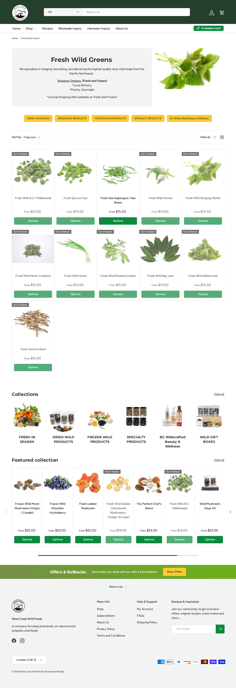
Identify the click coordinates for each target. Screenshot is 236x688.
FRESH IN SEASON (38, 118)
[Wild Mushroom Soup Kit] (210, 483)
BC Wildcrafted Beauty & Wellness (189, 118)
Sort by (16, 137)
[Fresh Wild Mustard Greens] (118, 249)
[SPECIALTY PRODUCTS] (136, 417)
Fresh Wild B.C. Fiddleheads (33, 198)
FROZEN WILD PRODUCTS (110, 118)
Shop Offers (174, 571)
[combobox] (117, 12)
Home (16, 28)
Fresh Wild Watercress (203, 276)
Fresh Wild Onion (75, 276)
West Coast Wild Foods (32, 671)
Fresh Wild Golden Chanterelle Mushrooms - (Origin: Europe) (119, 510)
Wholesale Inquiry (70, 28)
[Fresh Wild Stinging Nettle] (203, 171)
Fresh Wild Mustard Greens (118, 276)
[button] (222, 13)
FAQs (140, 615)
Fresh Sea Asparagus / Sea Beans (117, 200)
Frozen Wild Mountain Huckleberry (57, 508)
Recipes (47, 28)
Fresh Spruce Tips (75, 198)
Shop (29, 28)
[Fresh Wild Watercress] (203, 249)
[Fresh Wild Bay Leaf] (160, 249)
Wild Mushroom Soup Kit (210, 506)
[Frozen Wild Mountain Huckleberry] (57, 483)
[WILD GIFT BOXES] (209, 417)
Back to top (116, 586)
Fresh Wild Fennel (160, 198)
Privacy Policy (106, 629)
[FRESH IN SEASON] (27, 417)
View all (219, 394)
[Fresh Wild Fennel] (160, 171)
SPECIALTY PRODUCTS (148, 118)
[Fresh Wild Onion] (75, 249)
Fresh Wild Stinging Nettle (202, 198)
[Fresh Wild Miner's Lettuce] (33, 249)
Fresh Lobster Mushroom (88, 506)
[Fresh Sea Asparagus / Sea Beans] (118, 171)
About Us (122, 28)
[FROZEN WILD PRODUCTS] (100, 417)
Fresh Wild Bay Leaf (160, 276)
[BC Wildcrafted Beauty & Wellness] (172, 417)
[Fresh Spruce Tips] (75, 171)
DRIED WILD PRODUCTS (72, 118)
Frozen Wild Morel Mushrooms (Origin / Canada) (27, 508)
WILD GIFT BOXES (209, 439)
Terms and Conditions (111, 635)
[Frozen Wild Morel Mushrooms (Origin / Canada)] (27, 483)
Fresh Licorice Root (33, 349)
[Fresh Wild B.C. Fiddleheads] (33, 171)
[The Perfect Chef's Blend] (149, 483)
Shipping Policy (147, 622)
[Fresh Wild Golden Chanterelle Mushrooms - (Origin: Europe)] (118, 483)
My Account (145, 609)
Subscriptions (106, 615)
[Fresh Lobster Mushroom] (88, 483)
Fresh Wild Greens (30, 38)
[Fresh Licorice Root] (33, 322)
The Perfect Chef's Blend (149, 506)
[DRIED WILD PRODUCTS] (63, 417)
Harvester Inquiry (98, 28)
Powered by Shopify (54, 671)
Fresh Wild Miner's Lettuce (33, 276)
